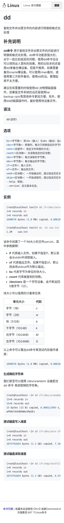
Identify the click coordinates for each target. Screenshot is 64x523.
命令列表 (8, 508)
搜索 (56, 5)
